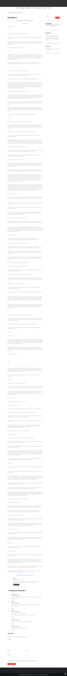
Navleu (12, 601)
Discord (17, 579)
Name (9, 650)
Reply (13, 608)
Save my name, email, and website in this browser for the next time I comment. (22, 660)
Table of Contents (26, 20)
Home (17, 8)
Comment (9, 639)
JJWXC (35, 581)
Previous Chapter (19, 20)
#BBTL (49, 48)
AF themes (46, 674)
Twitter (23, 579)
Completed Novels (28, 8)
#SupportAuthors (56, 38)
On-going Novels (22, 8)
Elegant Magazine (41, 674)
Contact (49, 8)
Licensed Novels (39, 8)
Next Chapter (31, 20)
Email (27, 650)
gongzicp (14, 582)
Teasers (34, 8)
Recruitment (45, 8)
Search (47, 15)
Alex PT (14, 578)
